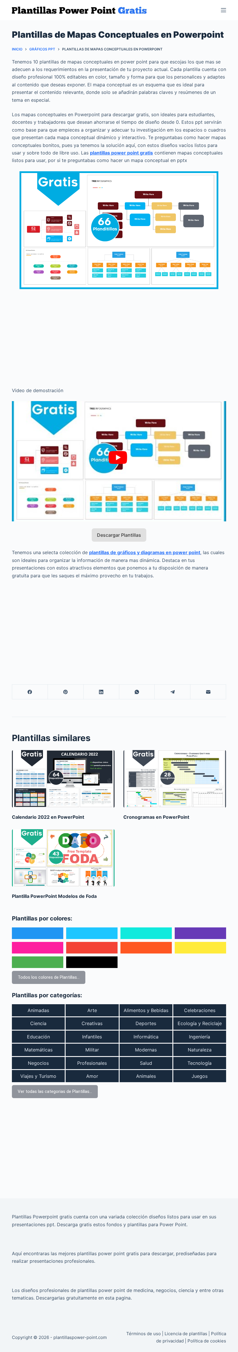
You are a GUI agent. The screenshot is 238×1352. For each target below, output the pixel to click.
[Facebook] (30, 692)
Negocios (38, 1063)
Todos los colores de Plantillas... (49, 977)
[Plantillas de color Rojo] (92, 948)
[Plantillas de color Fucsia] (37, 948)
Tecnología (199, 1063)
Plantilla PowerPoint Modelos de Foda (54, 896)
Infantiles (92, 1037)
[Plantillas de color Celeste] (92, 933)
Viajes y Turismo (38, 1076)
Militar (92, 1050)
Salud (146, 1063)
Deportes (146, 1023)
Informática (146, 1037)
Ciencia (38, 1023)
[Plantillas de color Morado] (200, 933)
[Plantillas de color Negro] (92, 962)
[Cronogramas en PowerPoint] (174, 779)
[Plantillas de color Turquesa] (146, 933)
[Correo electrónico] (208, 692)
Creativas (92, 1023)
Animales (146, 1076)
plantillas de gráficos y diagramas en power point (144, 552)
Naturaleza (200, 1050)
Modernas (146, 1050)
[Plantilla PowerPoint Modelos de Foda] (63, 858)
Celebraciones (199, 1010)
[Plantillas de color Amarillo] (200, 948)
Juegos (200, 1076)
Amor (92, 1076)
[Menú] (223, 10)
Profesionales (92, 1063)
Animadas (38, 1010)
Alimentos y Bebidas (146, 1010)
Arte (92, 1010)
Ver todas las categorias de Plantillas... (55, 1091)
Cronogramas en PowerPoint (156, 817)
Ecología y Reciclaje (200, 1023)
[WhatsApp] (137, 692)
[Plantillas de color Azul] (37, 933)
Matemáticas (38, 1050)
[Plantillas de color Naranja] (146, 948)
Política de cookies (206, 1341)
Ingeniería (199, 1037)
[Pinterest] (66, 692)
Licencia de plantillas (186, 1333)
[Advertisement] (119, 334)
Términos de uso (143, 1333)
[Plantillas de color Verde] (37, 962)
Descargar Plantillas (119, 535)
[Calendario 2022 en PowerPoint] (63, 779)
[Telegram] (172, 692)
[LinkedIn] (101, 692)
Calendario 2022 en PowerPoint (48, 817)
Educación (38, 1037)
